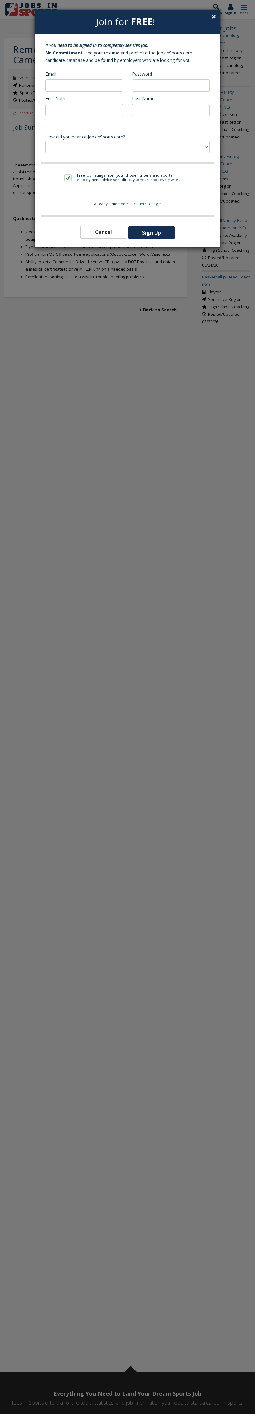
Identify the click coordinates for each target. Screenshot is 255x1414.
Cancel (103, 232)
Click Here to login (145, 203)
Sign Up (151, 232)
